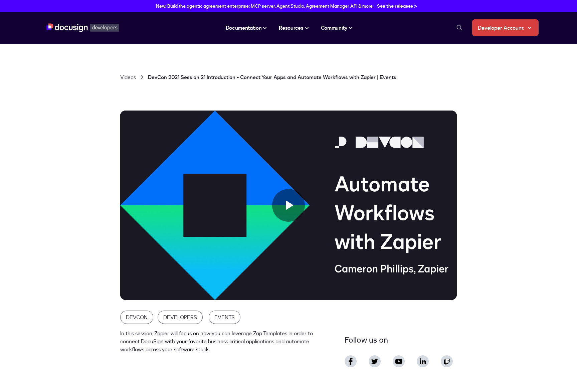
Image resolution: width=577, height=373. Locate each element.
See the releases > (397, 6)
